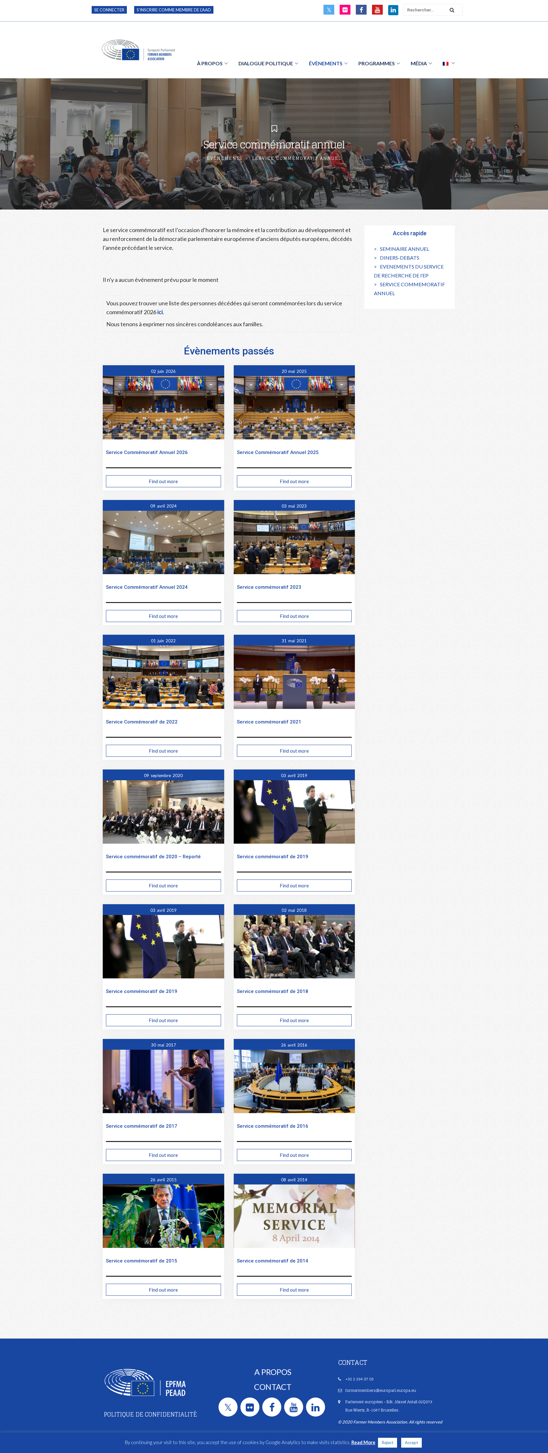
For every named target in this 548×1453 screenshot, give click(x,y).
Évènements (225, 158)
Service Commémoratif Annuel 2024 (147, 587)
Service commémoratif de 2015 (141, 1261)
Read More (363, 1442)
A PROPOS (272, 1372)
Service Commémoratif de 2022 (142, 722)
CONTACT (272, 1386)
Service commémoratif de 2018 (272, 991)
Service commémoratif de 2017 (141, 1126)
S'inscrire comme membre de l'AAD (174, 9)
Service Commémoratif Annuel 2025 (278, 452)
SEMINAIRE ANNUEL (404, 249)
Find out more (163, 481)
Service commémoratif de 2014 (272, 1261)
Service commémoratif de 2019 (272, 856)
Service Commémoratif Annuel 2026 (147, 452)
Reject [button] (387, 1442)
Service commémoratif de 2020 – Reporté (153, 856)
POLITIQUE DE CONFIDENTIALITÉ (150, 1414)
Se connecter (109, 9)
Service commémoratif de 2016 (272, 1126)
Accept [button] (411, 1442)
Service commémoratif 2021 (269, 722)
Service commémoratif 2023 (269, 587)
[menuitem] (449, 63)
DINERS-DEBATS (399, 258)
